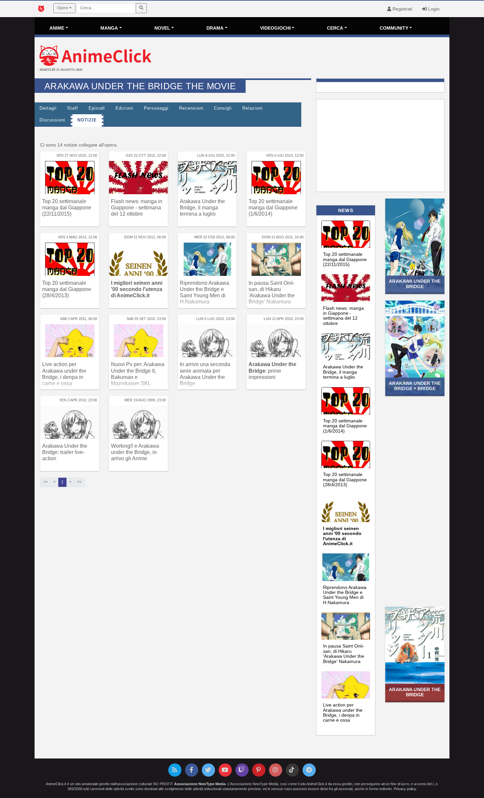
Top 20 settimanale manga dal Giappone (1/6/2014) (273, 208)
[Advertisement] (311, 58)
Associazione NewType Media (200, 784)
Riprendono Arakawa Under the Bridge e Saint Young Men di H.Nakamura (344, 595)
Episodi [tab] (97, 108)
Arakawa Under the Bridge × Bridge (415, 386)
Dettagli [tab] (48, 108)
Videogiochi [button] (275, 28)
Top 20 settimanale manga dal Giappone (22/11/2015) (66, 208)
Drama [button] (215, 28)
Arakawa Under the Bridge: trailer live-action (64, 452)
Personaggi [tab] (156, 108)
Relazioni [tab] (252, 108)
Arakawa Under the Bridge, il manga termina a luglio (202, 208)
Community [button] (394, 28)
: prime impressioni (272, 370)
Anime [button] (56, 28)
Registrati (401, 9)
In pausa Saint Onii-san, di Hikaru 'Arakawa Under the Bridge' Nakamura (343, 653)
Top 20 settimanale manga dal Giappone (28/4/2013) (66, 289)
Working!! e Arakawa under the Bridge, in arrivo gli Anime (135, 452)
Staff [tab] (72, 108)
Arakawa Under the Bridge (415, 284)
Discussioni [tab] (52, 120)
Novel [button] (162, 28)
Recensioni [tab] (191, 108)
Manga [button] (109, 28)
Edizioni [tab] (124, 108)
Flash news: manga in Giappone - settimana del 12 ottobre (136, 208)
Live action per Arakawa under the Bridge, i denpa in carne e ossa (343, 712)
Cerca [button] (335, 28)
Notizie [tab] (87, 120)
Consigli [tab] (223, 108)
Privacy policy (405, 789)
